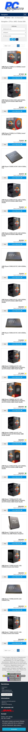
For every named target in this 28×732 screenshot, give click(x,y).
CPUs (11, 21)
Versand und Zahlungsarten (9, 701)
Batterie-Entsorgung (7, 704)
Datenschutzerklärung (7, 691)
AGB (3, 688)
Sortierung (14, 26)
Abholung (4, 702)
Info (5, 78)
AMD (15, 21)
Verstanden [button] (14, 729)
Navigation (4, 15)
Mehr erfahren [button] (17, 725)
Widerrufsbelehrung (7, 690)
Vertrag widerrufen (6, 694)
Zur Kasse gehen (19, 17)
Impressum (4, 687)
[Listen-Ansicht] (14, 39)
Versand (25, 75)
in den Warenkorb (16, 78)
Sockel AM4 (22, 21)
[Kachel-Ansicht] (11, 39)
